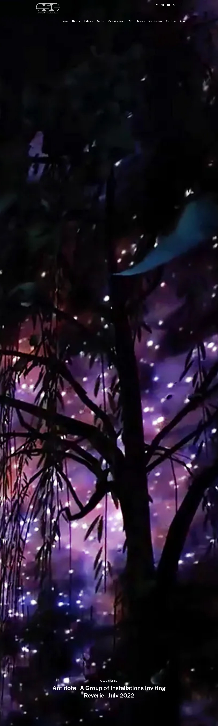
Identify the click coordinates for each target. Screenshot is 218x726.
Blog (131, 21)
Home (65, 21)
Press (100, 21)
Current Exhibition (109, 681)
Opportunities (115, 21)
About (75, 21)
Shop (182, 21)
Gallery (87, 21)
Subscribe (171, 21)
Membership (155, 21)
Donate (141, 21)
